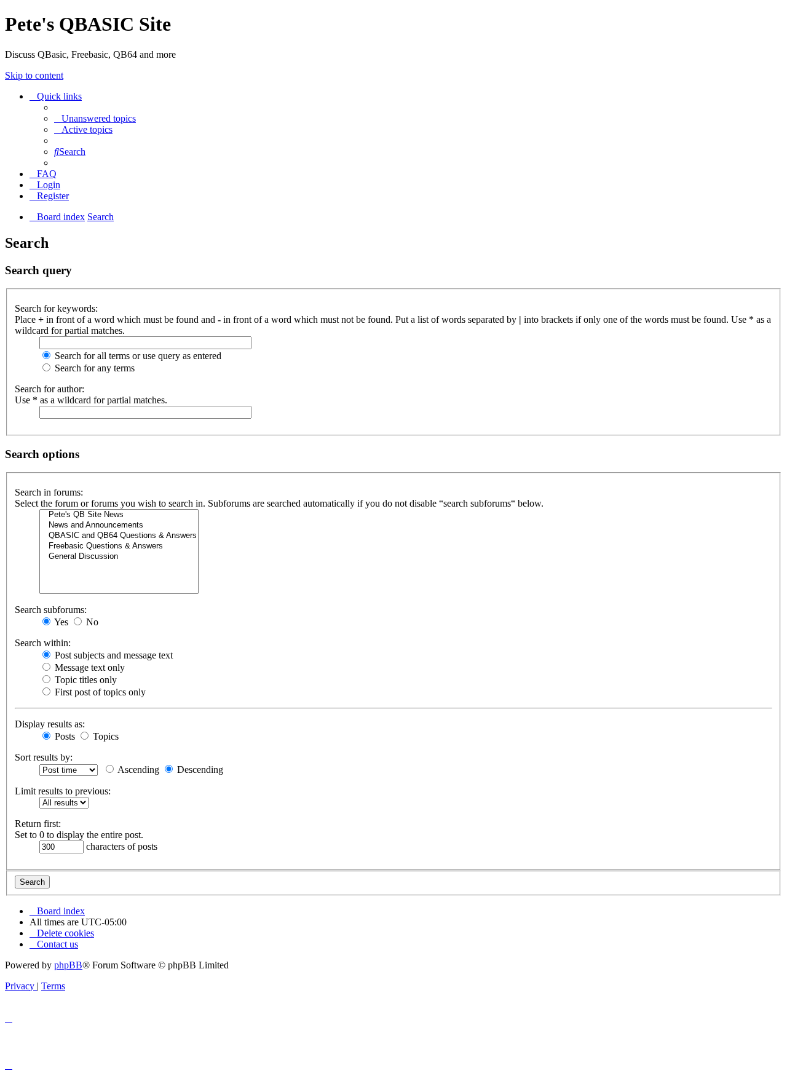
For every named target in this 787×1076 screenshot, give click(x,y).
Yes (60, 622)
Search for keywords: (56, 308)
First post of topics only (99, 692)
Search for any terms (93, 368)
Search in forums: (49, 492)
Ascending (137, 769)
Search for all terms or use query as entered (136, 355)
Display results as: (50, 724)
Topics (104, 736)
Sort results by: (44, 757)
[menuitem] (95, 118)
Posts (63, 736)
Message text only (88, 667)
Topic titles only (84, 679)
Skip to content (34, 75)
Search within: (43, 643)
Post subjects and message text (112, 655)
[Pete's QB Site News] (119, 515)
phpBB (68, 965)
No (91, 622)
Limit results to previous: (63, 791)
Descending (199, 769)
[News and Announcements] (119, 525)
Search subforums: (51, 609)
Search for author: (49, 389)
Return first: (38, 823)
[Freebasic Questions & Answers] (119, 546)
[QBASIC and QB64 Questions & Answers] (119, 536)
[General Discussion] (119, 557)
